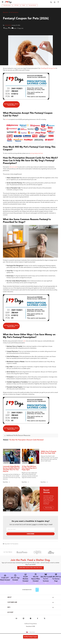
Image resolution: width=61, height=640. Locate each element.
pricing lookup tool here (36, 153)
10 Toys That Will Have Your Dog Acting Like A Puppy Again (29, 468)
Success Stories (32, 5)
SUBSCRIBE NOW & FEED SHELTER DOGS (30, 567)
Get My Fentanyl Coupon (30, 636)
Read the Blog (48, 507)
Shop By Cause (7, 5)
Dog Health (7, 543)
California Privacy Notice (30, 623)
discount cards (13, 167)
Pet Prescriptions (14, 12)
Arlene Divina (8, 25)
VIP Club (16, 5)
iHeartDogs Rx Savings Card (48, 68)
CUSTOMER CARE (12, 602)
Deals (23, 5)
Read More (5, 482)
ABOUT (9, 597)
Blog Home (5, 12)
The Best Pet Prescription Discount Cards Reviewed (26, 440)
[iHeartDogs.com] (8, 2)
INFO (8, 607)
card (6, 119)
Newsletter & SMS (30, 626)
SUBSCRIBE (30, 533)
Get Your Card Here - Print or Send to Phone (11, 104)
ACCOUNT (10, 612)
